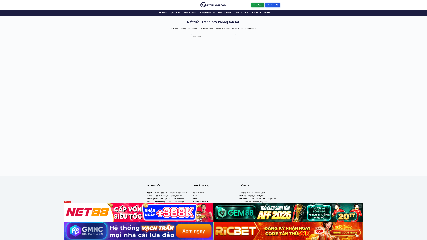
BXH (195, 196)
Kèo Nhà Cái (162, 13)
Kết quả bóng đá (207, 13)
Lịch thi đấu (175, 13)
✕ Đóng (67, 202)
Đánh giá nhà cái (225, 13)
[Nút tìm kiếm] (233, 36)
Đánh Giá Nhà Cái (200, 201)
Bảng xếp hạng (190, 13)
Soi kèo (267, 13)
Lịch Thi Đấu (198, 193)
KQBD (195, 199)
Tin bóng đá (256, 13)
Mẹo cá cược (242, 13)
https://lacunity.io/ (256, 196)
